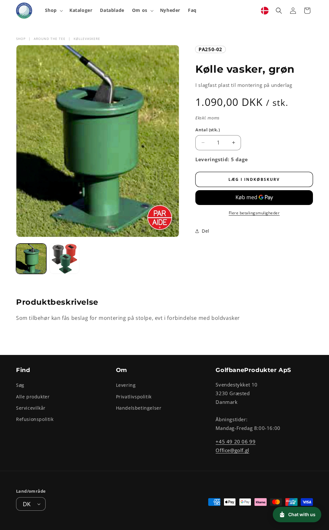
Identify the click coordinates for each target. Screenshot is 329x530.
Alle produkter (32, 397)
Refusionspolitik (35, 419)
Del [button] (205, 231)
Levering (126, 385)
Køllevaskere (87, 38)
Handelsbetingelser (139, 408)
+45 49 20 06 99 (235, 441)
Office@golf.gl (232, 450)
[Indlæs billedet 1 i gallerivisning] (31, 259)
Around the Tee (50, 38)
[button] (53, 10)
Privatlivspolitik (134, 397)
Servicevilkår (31, 408)
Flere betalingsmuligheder (254, 213)
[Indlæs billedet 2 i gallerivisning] (64, 259)
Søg (20, 385)
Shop (21, 38)
